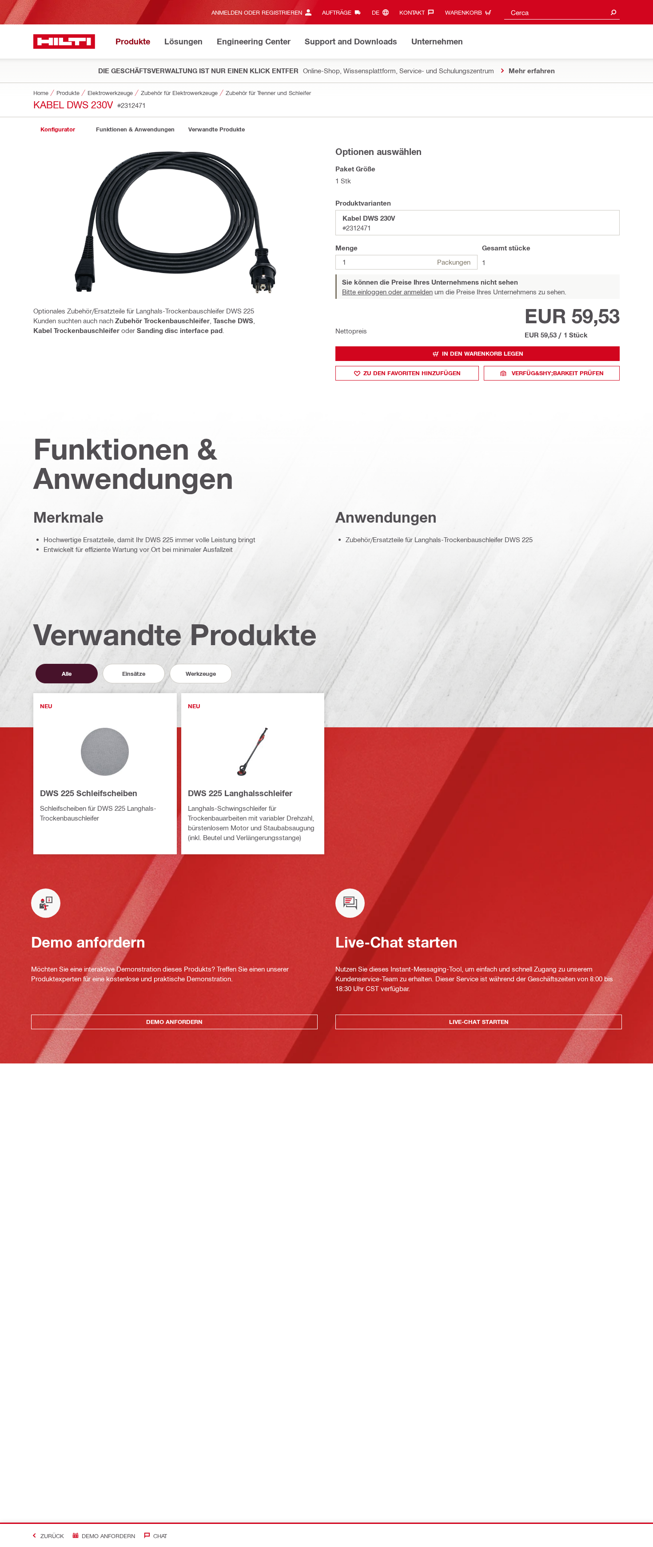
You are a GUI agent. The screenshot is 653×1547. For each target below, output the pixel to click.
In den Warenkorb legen (482, 353)
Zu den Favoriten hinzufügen (412, 373)
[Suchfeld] (613, 12)
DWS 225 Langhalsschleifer (240, 793)
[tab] (58, 129)
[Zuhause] (64, 41)
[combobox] (562, 12)
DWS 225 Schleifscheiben (88, 793)
